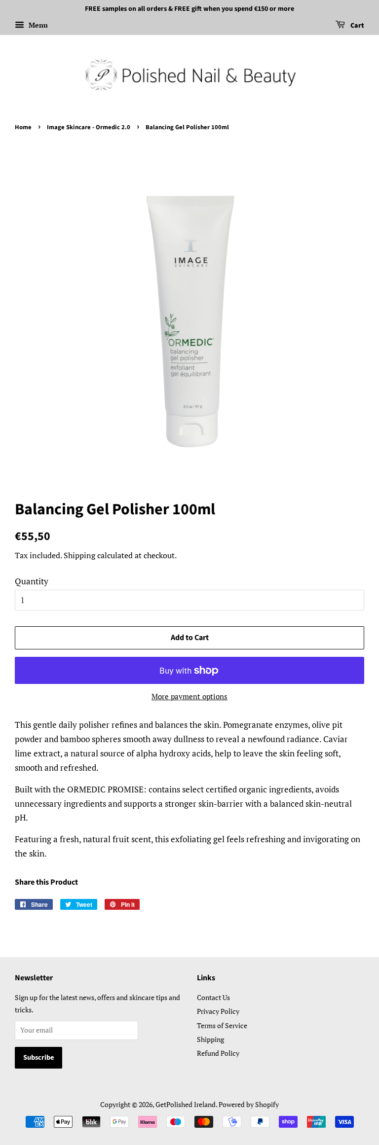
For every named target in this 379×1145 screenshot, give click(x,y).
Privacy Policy (218, 1011)
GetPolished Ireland (185, 1104)
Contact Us (213, 997)
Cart (356, 26)
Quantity (31, 581)
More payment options (189, 696)
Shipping (79, 555)
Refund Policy (218, 1053)
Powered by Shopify (249, 1104)
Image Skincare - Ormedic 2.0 (88, 127)
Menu (37, 25)
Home (23, 127)
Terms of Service (222, 1025)
